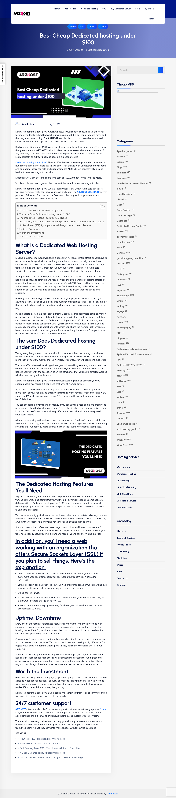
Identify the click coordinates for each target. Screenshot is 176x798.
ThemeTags (113, 793)
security (123, 370)
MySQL (122, 311)
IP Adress (123, 279)
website (102, 26)
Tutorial (91, 26)
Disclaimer (122, 558)
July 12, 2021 (55, 124)
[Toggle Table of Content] (101, 206)
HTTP (121, 268)
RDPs (137, 9)
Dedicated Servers (126, 500)
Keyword (123, 290)
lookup (122, 306)
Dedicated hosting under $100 (31, 162)
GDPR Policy (123, 551)
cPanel (122, 199)
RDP (120, 359)
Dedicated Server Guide (131, 226)
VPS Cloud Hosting (126, 487)
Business (123, 177)
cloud (121, 188)
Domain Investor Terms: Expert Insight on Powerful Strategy (51, 757)
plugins (122, 338)
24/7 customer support (31, 236)
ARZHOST (20, 709)
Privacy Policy (124, 544)
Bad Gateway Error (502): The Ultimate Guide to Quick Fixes (50, 748)
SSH (120, 391)
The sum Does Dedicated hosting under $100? (44, 214)
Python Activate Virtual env (133, 348)
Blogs (119, 571)
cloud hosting (126, 194)
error (121, 247)
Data (121, 204)
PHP (121, 332)
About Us (121, 531)
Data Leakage (126, 215)
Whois (120, 565)
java (120, 284)
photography (125, 327)
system (122, 397)
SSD (120, 386)
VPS (104, 9)
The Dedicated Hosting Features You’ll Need (43, 217)
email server (125, 242)
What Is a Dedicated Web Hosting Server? (41, 210)
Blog (122, 167)
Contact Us (123, 578)
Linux (122, 300)
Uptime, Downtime (29, 229)
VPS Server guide (128, 423)
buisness (123, 172)
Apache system (126, 151)
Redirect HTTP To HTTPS (131, 365)
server (122, 375)
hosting (72, 26)
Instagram (124, 274)
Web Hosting (70, 9)
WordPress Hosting (89, 9)
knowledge (125, 295)
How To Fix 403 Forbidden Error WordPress (42, 738)
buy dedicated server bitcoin (134, 183)
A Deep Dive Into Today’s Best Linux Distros (42, 752)
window (123, 439)
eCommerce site (127, 236)
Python (123, 343)
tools (121, 402)
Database (123, 220)
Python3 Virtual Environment (134, 354)
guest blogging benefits (131, 258)
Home (57, 9)
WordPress (125, 445)
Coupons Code (124, 507)
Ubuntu (122, 418)
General (123, 252)
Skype (103, 709)
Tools (151, 19)
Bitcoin (122, 161)
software (123, 381)
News (82, 26)
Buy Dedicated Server (121, 9)
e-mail (122, 231)
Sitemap (121, 585)
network (123, 316)
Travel (121, 407)
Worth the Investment (31, 232)
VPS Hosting (123, 480)
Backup (122, 156)
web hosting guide (128, 429)
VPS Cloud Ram (125, 494)
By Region (149, 9)
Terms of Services (126, 538)
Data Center (125, 210)
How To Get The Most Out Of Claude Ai (40, 743)
